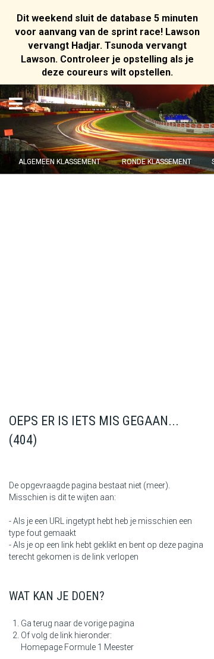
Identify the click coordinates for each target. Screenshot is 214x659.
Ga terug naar (46, 623)
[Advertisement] (107, 287)
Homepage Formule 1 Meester (77, 647)
